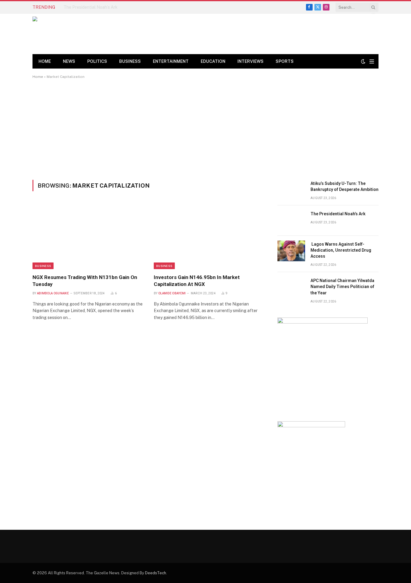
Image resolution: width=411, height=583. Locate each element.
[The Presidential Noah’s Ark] (291, 220)
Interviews (250, 61)
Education (213, 61)
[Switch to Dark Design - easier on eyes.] (363, 61)
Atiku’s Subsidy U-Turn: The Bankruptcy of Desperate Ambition (345, 186)
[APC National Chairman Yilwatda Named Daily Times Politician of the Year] (291, 287)
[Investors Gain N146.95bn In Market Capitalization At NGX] (209, 236)
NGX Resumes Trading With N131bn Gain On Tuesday (84, 280)
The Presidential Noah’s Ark (90, 7)
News (69, 61)
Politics (97, 61)
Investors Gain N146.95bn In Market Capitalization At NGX (197, 280)
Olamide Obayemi (172, 293)
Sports (285, 61)
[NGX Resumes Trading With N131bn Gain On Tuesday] (87, 236)
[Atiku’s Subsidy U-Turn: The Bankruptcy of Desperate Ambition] (291, 190)
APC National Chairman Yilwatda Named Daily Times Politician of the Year (342, 286)
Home (45, 61)
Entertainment (171, 61)
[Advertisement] (205, 129)
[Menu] (371, 61)
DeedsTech (155, 573)
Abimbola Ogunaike (53, 293)
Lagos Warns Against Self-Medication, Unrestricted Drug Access (341, 250)
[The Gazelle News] (75, 34)
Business (130, 61)
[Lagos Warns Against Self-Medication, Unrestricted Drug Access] (291, 251)
